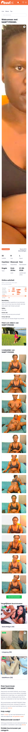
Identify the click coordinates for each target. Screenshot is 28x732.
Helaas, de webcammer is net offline (13, 246)
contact (6, 714)
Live (3, 11)
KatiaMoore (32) (7, 677)
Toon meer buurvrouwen (14, 597)
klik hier (10, 708)
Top (11, 11)
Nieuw (7, 11)
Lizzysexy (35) (7, 652)
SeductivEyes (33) (8, 627)
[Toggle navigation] (26, 2)
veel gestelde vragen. (18, 716)
